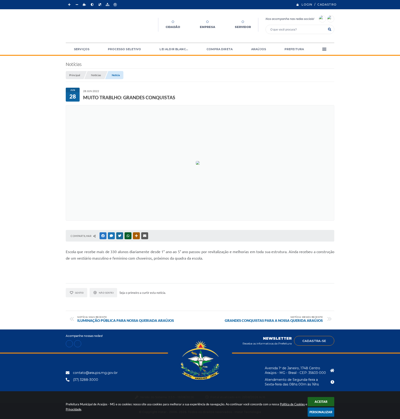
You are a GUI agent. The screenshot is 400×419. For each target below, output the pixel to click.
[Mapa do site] (107, 4)
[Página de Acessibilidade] (115, 4)
